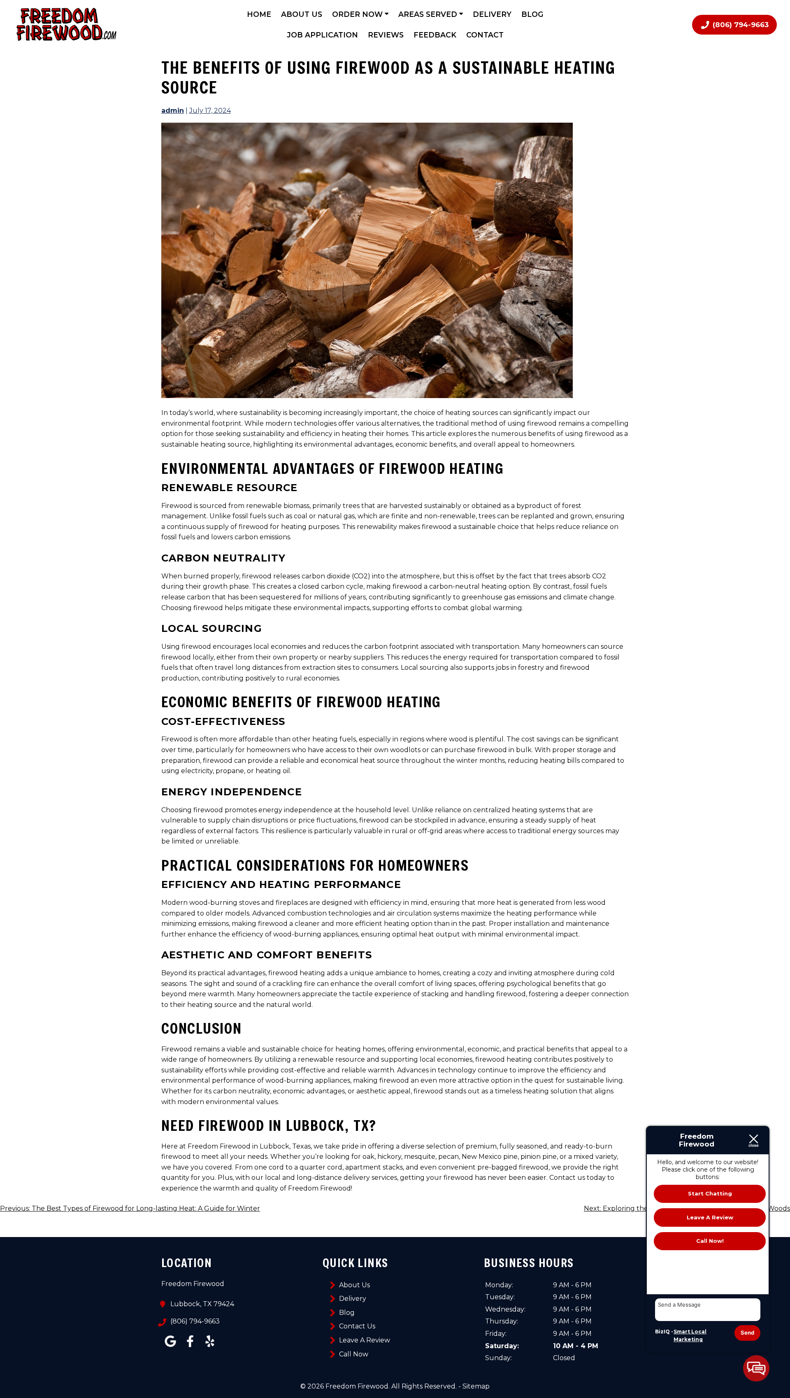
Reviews (386, 34)
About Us (301, 14)
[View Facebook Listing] (190, 1347)
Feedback (435, 34)
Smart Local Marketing (690, 1335)
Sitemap (476, 1386)
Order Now (358, 14)
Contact (485, 34)
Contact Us (357, 1326)
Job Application (322, 34)
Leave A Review (364, 1340)
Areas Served (428, 14)
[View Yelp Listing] (210, 1347)
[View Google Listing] (170, 1347)
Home (259, 14)
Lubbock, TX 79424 (202, 1304)
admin (172, 110)
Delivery (492, 14)
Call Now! (710, 1240)
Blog (532, 14)
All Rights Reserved (423, 1386)
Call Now (353, 1354)
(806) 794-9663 (195, 1321)
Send (747, 1332)
